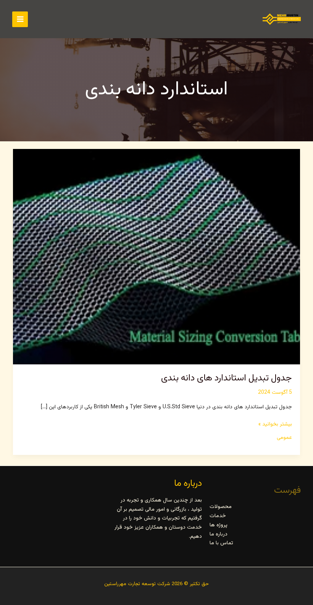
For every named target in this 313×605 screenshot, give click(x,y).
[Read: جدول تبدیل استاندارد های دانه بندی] (156, 257)
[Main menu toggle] (20, 19)
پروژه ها (218, 525)
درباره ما (218, 534)
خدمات (218, 516)
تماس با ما (221, 543)
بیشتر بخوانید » (275, 424)
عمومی (284, 438)
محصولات (221, 507)
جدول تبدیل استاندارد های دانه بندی (226, 378)
